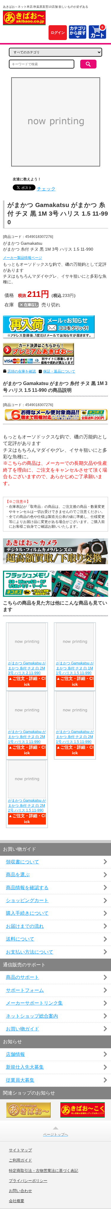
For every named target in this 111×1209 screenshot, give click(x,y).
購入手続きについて (27, 913)
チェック (46, 188)
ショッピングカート (27, 900)
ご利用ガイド (20, 1160)
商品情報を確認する (27, 887)
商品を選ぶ (18, 874)
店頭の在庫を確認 (21, 371)
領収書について (22, 861)
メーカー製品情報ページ (22, 258)
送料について (20, 938)
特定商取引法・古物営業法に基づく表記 (43, 1171)
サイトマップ (20, 1150)
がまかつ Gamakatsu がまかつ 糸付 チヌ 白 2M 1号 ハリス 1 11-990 (27, 737)
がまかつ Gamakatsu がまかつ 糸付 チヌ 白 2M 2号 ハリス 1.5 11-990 (27, 805)
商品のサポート (22, 977)
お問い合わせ (20, 1191)
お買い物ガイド (22, 1028)
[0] (97, 35)
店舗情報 (15, 1054)
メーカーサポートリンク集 (34, 1003)
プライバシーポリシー (28, 1181)
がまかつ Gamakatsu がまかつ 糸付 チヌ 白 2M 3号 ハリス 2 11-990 (27, 668)
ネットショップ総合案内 (32, 1016)
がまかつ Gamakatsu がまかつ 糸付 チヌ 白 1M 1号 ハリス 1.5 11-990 (75, 668)
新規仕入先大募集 (25, 1067)
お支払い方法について (29, 952)
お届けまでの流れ (25, 926)
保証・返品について (59, 371)
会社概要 (16, 1201)
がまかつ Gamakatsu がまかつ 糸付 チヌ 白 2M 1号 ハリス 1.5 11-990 (75, 737)
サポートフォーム (25, 990)
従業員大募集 (20, 1080)
